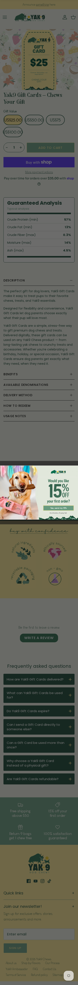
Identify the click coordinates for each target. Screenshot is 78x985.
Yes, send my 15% (58, 508)
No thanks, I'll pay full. (58, 513)
